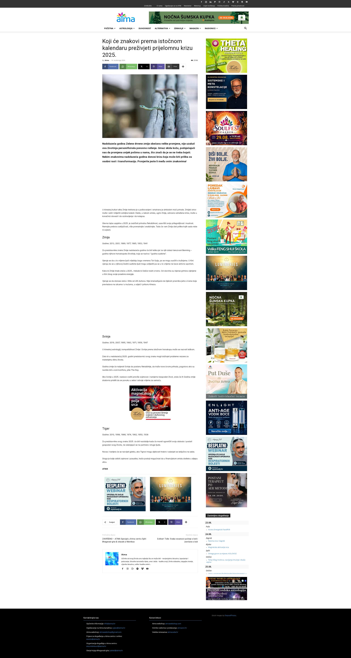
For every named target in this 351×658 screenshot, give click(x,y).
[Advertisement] (150, 186)
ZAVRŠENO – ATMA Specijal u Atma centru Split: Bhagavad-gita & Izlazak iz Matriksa (124, 540)
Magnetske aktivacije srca (218, 547)
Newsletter (187, 6)
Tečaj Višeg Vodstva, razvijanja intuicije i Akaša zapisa (225, 561)
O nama (159, 6)
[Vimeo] (233, 2)
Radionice (210, 28)
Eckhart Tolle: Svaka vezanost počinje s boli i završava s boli (177, 540)
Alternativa (161, 28)
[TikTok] (224, 2)
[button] (245, 28)
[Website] (238, 2)
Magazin (194, 28)
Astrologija (125, 28)
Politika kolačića (223, 6)
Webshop (197, 6)
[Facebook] (201, 2)
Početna (108, 28)
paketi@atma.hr (116, 650)
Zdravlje (178, 28)
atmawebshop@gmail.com (110, 632)
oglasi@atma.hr (118, 628)
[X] (229, 2)
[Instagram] (206, 2)
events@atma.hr (93, 639)
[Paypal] (215, 2)
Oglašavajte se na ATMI (173, 6)
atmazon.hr (182, 628)
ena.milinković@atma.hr (96, 646)
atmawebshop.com (173, 623)
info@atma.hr (109, 623)
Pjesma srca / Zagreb (216, 541)
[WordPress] (242, 2)
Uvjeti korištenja (209, 6)
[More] (183, 66)
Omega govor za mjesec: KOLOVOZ (222, 553)
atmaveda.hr (173, 632)
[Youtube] (247, 2)
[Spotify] (138, 569)
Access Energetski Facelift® (219, 529)
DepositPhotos (230, 615)
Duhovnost (145, 28)
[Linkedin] (210, 2)
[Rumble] (219, 2)
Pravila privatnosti (237, 6)
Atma (107, 60)
